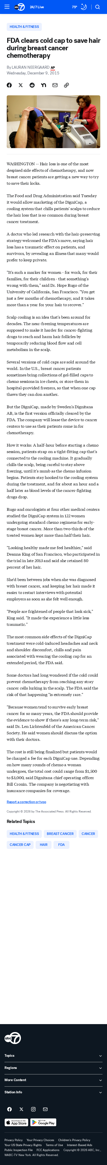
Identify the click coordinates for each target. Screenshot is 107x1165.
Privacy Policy (13, 1140)
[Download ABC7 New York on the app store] (16, 1122)
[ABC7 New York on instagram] (33, 1109)
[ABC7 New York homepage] (19, 7)
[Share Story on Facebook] (9, 85)
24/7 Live (37, 7)
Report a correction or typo (26, 802)
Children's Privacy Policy (74, 1140)
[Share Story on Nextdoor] (43, 85)
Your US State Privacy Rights (23, 1145)
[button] (7, 7)
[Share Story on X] (20, 85)
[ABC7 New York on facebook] (9, 1109)
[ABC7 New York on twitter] (21, 1109)
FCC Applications (48, 1150)
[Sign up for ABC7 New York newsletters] (45, 1109)
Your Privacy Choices (40, 1140)
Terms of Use (54, 1145)
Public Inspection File (18, 1150)
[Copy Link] (66, 85)
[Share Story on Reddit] (32, 85)
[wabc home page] (12, 1038)
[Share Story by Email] (55, 85)
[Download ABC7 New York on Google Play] (43, 1122)
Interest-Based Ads (79, 1145)
